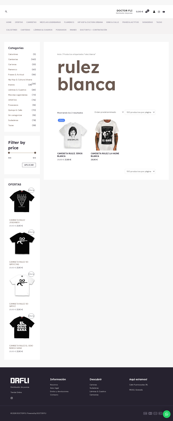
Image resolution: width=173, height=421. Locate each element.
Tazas (11, 125)
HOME (8, 22)
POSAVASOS (61, 30)
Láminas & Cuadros (17, 89)
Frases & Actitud (16, 74)
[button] (6, 11)
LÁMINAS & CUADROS (43, 30)
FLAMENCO (69, 22)
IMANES (73, 30)
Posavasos (13, 105)
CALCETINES (11, 30)
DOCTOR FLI (124, 10)
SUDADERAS (147, 22)
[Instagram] (159, 12)
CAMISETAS (31, 22)
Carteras (12, 64)
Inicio (59, 54)
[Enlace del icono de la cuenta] (154, 12)
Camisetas (13, 59)
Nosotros (54, 385)
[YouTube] (164, 12)
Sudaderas (13, 120)
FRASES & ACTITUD (130, 22)
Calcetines (13, 54)
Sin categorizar (15, 115)
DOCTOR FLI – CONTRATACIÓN (93, 30)
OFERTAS (19, 22)
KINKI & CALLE (112, 22)
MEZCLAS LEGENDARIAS (50, 22)
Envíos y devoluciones (59, 391)
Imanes (11, 84)
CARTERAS (25, 30)
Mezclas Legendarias (17, 95)
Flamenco (12, 69)
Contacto (54, 395)
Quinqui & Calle (15, 110)
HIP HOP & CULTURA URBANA (90, 22)
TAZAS (159, 22)
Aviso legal (54, 388)
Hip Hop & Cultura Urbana (20, 79)
